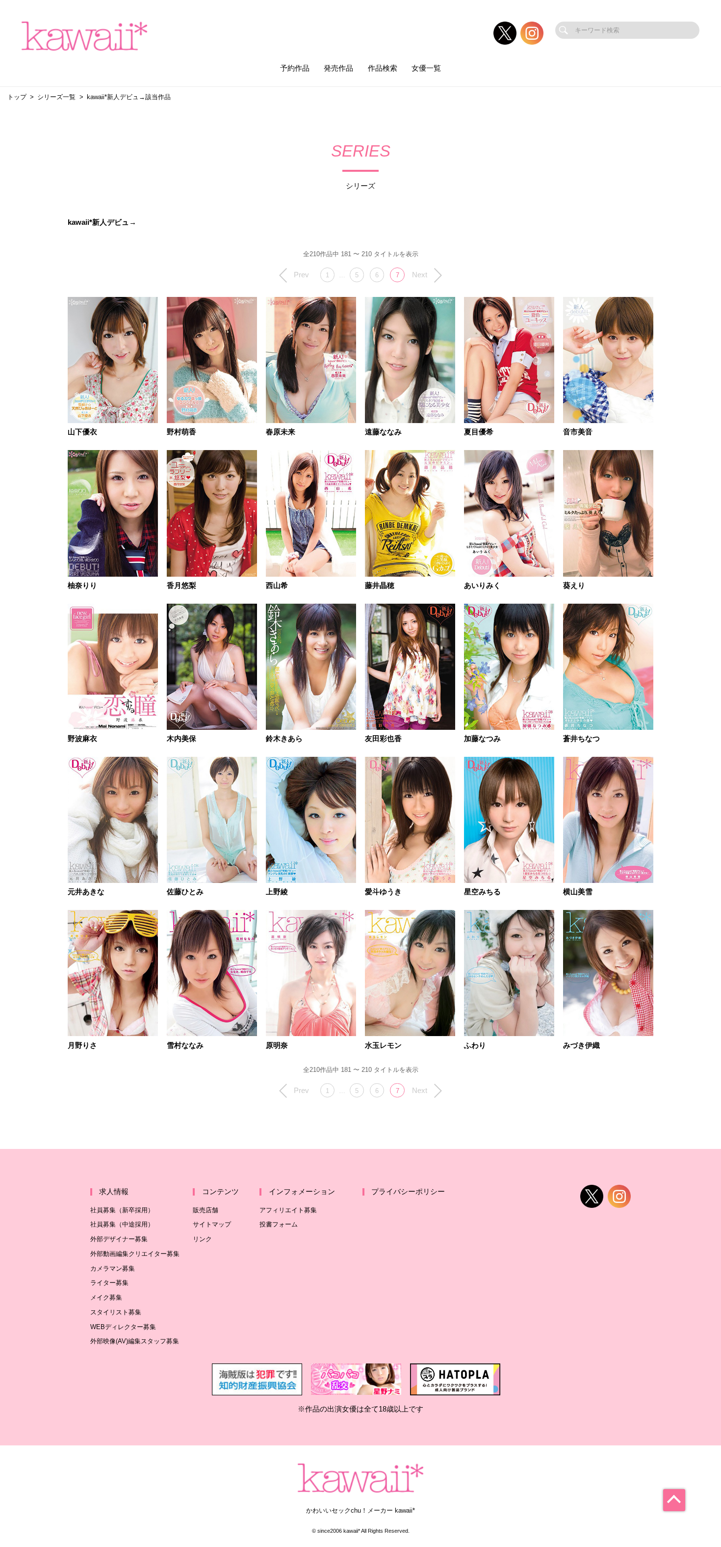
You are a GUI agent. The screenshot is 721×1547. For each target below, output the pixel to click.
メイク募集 (106, 1297)
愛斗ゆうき (383, 892)
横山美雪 (577, 892)
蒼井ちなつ (581, 739)
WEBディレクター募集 (123, 1327)
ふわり (475, 1045)
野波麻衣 (82, 739)
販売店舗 (205, 1210)
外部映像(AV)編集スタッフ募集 (134, 1341)
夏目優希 (478, 432)
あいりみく (482, 585)
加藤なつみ (482, 739)
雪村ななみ (185, 1045)
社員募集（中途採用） (122, 1224)
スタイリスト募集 (115, 1312)
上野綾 (277, 892)
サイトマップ (212, 1224)
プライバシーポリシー (408, 1192)
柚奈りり (82, 585)
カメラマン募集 (112, 1268)
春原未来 (280, 432)
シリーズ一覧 (56, 97)
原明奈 (277, 1045)
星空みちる (482, 892)
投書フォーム (278, 1224)
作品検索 (382, 68)
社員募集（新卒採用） (122, 1210)
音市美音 (577, 432)
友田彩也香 (383, 739)
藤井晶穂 (379, 585)
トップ (16, 97)
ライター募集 (109, 1282)
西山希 (277, 585)
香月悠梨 (181, 585)
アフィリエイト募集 (288, 1210)
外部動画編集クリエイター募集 (135, 1253)
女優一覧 (426, 68)
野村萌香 (181, 432)
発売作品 (338, 68)
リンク (202, 1239)
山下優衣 (82, 432)
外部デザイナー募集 (119, 1239)
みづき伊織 (581, 1045)
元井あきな (86, 892)
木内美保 (181, 739)
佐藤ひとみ (185, 892)
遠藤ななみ (383, 432)
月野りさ (82, 1045)
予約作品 (294, 68)
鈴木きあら (284, 739)
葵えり (574, 585)
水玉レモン (383, 1045)
